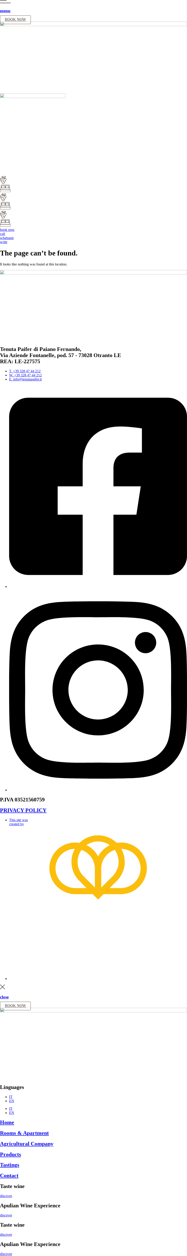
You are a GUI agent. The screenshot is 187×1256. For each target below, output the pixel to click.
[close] (2, 988)
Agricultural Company (26, 1144)
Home (7, 1122)
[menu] (5, 2)
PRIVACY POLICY (23, 810)
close (4, 997)
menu (5, 10)
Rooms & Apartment (24, 1133)
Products (10, 1154)
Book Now (15, 20)
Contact (9, 1175)
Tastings (9, 1165)
